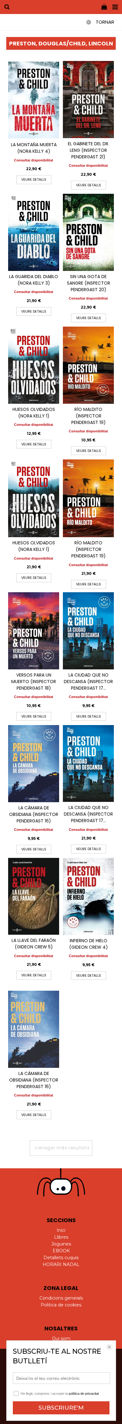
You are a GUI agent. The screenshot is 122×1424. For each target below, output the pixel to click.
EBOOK (61, 1251)
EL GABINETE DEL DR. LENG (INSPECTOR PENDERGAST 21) (88, 150)
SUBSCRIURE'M (61, 1407)
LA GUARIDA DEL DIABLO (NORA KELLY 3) (33, 279)
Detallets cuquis (61, 1257)
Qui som (61, 1338)
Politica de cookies (61, 1305)
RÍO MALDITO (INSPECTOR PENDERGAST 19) (88, 416)
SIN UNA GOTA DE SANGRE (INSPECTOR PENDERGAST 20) (88, 283)
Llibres (61, 1237)
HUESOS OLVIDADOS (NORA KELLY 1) (34, 412)
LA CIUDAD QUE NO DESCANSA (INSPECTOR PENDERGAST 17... (88, 681)
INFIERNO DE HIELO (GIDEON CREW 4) (88, 944)
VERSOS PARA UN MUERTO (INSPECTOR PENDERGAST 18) (33, 681)
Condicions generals (61, 1298)
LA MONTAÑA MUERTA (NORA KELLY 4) (34, 148)
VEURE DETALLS (33, 179)
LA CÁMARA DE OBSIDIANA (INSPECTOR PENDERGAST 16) (33, 814)
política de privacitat (84, 1393)
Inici (61, 1230)
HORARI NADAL (61, 1264)
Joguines (61, 1244)
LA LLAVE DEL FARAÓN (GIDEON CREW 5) (34, 943)
